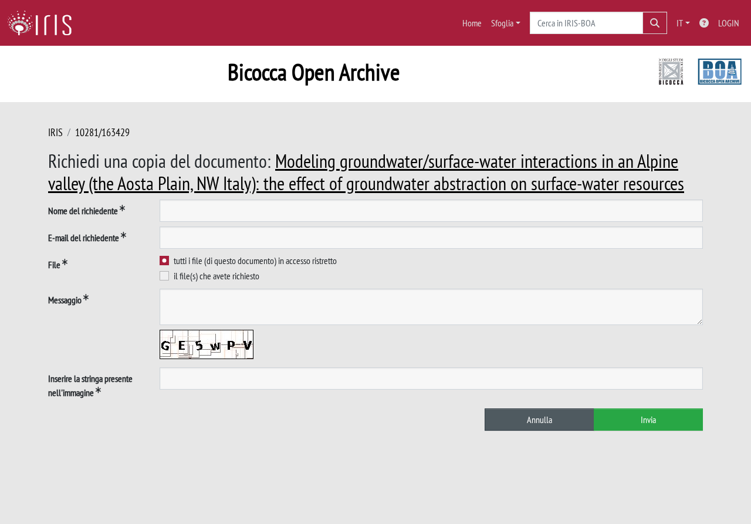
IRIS (55, 132)
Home (472, 23)
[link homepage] (44, 23)
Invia (648, 419)
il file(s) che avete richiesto (216, 276)
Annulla (539, 419)
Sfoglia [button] (502, 23)
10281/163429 (102, 132)
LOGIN (728, 23)
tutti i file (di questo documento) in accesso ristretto (255, 260)
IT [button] (679, 23)
